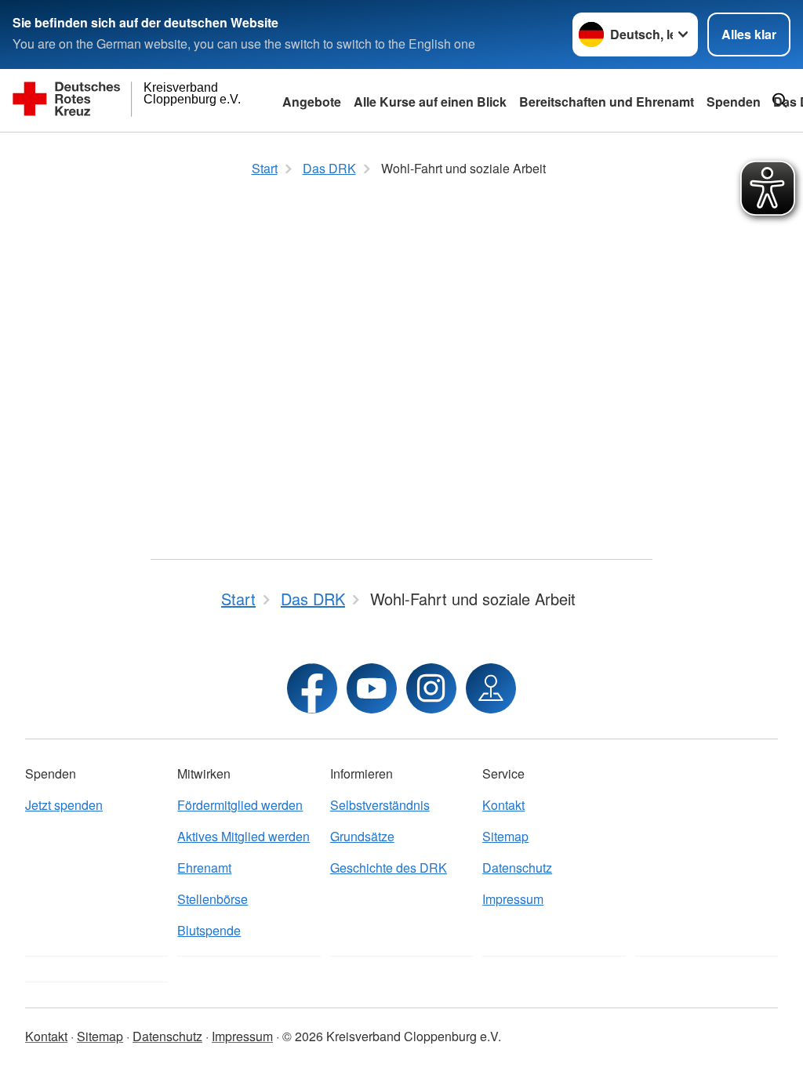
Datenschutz (517, 868)
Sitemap (505, 836)
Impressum (512, 899)
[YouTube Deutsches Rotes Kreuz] (372, 688)
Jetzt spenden (64, 805)
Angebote (311, 102)
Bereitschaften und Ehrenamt (606, 102)
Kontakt (503, 805)
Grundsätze (362, 836)
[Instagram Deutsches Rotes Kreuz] (431, 688)
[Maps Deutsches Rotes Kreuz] (491, 688)
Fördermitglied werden (240, 805)
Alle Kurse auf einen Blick (430, 102)
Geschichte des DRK (388, 868)
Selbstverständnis (380, 805)
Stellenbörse (212, 899)
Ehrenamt (204, 868)
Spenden (734, 102)
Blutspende (209, 930)
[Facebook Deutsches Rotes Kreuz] (312, 688)
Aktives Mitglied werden (243, 836)
